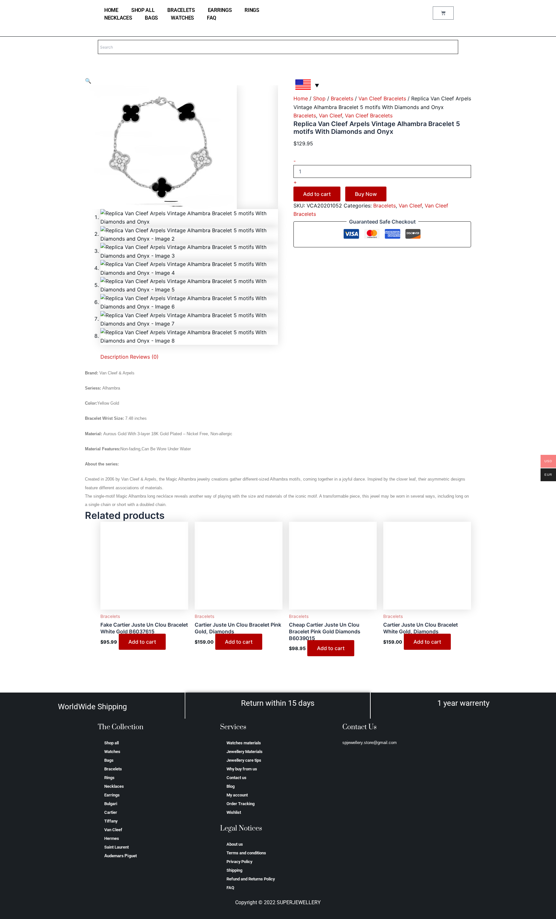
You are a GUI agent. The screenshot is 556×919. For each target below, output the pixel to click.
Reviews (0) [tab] (144, 357)
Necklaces (118, 18)
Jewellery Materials (245, 751)
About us (235, 844)
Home (300, 98)
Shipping (234, 870)
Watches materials (244, 742)
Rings (252, 10)
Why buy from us (242, 769)
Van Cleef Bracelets (382, 98)
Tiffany (110, 821)
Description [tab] (114, 357)
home (111, 10)
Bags (151, 18)
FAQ (211, 18)
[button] (88, 81)
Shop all (143, 10)
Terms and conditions (246, 852)
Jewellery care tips (244, 760)
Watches (182, 18)
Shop (319, 98)
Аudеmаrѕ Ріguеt (120, 855)
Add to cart (317, 194)
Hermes (111, 838)
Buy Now (366, 194)
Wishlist (234, 812)
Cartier (110, 812)
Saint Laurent (116, 847)
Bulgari (110, 803)
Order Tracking (241, 803)
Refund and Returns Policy (251, 879)
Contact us (236, 777)
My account (237, 795)
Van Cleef (330, 115)
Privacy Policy (239, 861)
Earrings (220, 10)
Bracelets (181, 10)
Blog (231, 786)
